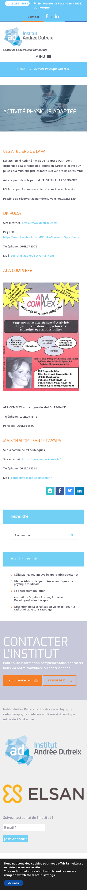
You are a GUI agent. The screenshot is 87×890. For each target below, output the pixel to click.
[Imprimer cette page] (50, 491)
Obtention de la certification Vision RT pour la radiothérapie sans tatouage (44, 608)
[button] (40, 56)
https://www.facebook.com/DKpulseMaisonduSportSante (41, 237)
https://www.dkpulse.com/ (39, 223)
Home (21, 69)
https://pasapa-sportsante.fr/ (41, 459)
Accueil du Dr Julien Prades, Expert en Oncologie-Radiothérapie (39, 598)
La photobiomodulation (29, 591)
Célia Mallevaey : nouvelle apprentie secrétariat (46, 574)
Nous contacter (19, 680)
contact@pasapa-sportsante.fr (31, 478)
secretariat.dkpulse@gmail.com (32, 255)
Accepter (13, 883)
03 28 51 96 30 (56, 680)
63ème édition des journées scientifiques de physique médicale (43, 582)
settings (49, 875)
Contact (33, 17)
